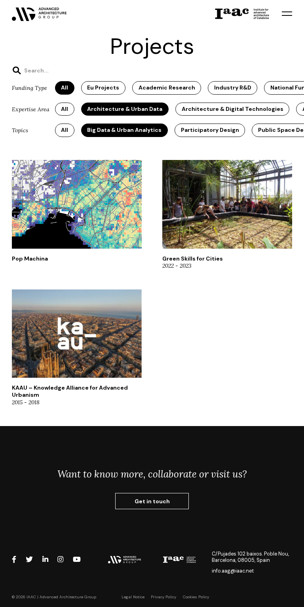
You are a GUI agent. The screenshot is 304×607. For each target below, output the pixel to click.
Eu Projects (103, 87)
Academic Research (167, 87)
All (64, 87)
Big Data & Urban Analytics (124, 129)
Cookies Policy (196, 596)
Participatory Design (210, 129)
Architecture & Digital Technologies (232, 108)
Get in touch (152, 501)
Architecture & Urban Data (124, 108)
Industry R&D (232, 87)
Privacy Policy (163, 596)
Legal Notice (133, 596)
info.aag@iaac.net (233, 571)
